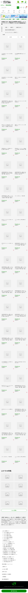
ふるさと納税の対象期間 (7, 537)
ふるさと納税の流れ (7, 534)
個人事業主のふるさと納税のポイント (10, 551)
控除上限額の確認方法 (7, 546)
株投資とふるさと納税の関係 (8, 548)
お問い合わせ (4, 571)
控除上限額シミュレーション (7, 564)
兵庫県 (18, 19)
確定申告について (6, 540)
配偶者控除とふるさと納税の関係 (9, 552)
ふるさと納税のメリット (7, 538)
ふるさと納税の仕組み (7, 535)
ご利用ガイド (4, 566)
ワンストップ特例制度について (9, 543)
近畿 (13, 19)
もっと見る (14, 510)
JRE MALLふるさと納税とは (8, 558)
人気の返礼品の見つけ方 (7, 561)
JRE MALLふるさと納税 (6, 19)
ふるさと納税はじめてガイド (8, 532)
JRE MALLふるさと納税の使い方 (9, 560)
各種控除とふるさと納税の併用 (9, 549)
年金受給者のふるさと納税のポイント (10, 554)
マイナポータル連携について (8, 541)
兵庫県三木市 (24, 19)
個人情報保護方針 (5, 579)
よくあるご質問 (5, 569)
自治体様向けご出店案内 (6, 574)
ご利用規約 (4, 576)
